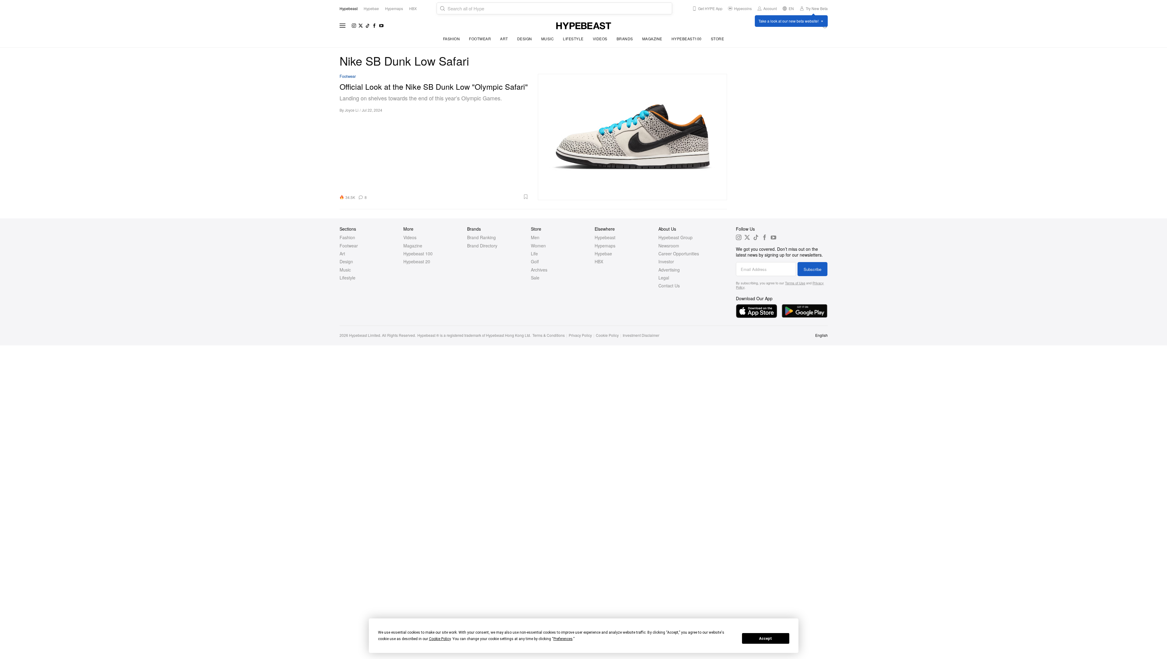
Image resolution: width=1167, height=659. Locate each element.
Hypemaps (605, 246)
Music (547, 38)
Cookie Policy (607, 335)
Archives (539, 270)
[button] (450, 197)
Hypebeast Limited (364, 335)
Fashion (451, 38)
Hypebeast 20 (416, 261)
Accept (765, 638)
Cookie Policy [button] (440, 639)
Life (534, 253)
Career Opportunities (678, 253)
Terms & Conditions (548, 335)
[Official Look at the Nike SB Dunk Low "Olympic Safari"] (632, 137)
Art (504, 38)
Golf (535, 261)
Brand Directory (482, 246)
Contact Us (669, 286)
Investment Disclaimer (641, 335)
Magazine (652, 38)
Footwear (480, 38)
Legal (663, 278)
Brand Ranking (481, 237)
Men (535, 237)
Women (538, 246)
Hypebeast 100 (418, 253)
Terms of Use (795, 282)
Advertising (669, 270)
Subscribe (812, 269)
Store (717, 38)
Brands (625, 38)
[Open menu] (343, 26)
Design (524, 38)
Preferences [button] (563, 639)
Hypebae (603, 253)
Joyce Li (351, 110)
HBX (599, 261)
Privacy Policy (580, 335)
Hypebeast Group (675, 237)
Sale (535, 278)
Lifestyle (573, 38)
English (821, 335)
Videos (600, 38)
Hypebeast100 (687, 38)
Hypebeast (605, 237)
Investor (666, 261)
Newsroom (668, 246)
